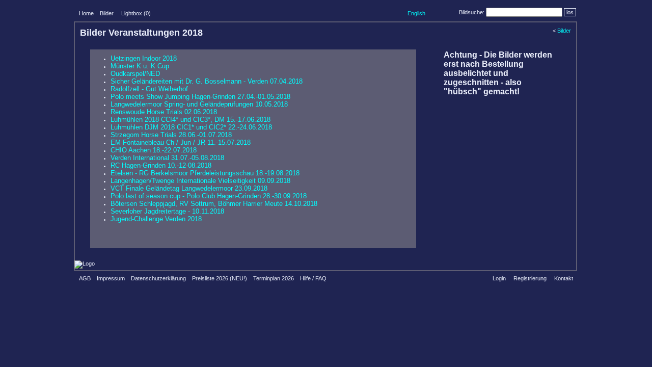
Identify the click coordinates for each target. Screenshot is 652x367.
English (416, 13)
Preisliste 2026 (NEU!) (219, 278)
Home (86, 13)
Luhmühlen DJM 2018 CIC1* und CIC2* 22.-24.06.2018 (191, 127)
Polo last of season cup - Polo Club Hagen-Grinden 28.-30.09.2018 (209, 196)
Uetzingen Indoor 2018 (144, 58)
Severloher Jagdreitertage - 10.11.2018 (167, 211)
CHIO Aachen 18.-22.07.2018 (154, 150)
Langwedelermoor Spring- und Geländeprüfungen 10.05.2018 (199, 104)
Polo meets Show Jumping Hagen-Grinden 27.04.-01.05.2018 (200, 96)
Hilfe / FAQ (313, 278)
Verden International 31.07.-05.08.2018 (167, 158)
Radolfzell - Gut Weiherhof (149, 89)
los (570, 12)
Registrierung (530, 278)
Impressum (111, 278)
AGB (85, 278)
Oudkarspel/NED (135, 73)
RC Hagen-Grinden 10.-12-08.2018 (161, 165)
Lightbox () (136, 13)
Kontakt (563, 278)
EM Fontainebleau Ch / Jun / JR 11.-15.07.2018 (181, 142)
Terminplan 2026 (273, 278)
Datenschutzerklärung (158, 278)
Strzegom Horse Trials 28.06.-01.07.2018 (171, 135)
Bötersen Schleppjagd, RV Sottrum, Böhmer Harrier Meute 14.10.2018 (214, 203)
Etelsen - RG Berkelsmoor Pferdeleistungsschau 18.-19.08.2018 (205, 173)
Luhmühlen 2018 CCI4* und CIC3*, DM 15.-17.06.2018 (190, 119)
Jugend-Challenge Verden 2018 (156, 219)
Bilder (107, 13)
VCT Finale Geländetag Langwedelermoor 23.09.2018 (189, 188)
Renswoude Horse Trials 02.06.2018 (164, 112)
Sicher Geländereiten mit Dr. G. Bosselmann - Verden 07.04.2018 (207, 81)
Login (499, 278)
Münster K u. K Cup (140, 66)
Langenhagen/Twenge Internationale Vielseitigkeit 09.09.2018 (200, 181)
